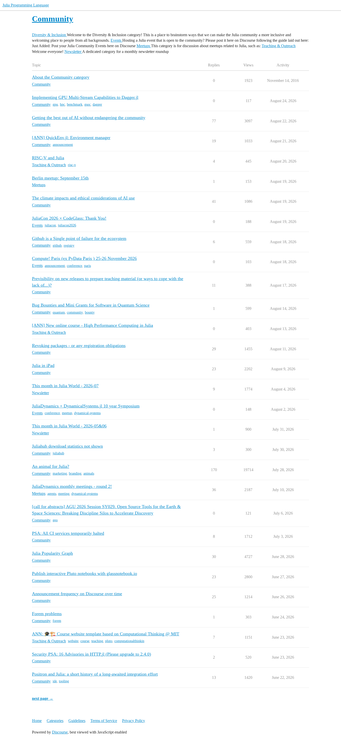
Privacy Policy (133, 721)
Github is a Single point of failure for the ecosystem (79, 238)
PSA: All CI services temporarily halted (68, 533)
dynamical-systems (87, 413)
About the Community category (60, 77)
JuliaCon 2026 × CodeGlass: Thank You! (69, 218)
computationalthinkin (129, 641)
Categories (55, 721)
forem (57, 621)
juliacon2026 (67, 225)
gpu (55, 104)
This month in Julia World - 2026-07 (65, 385)
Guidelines (76, 721)
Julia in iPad (43, 365)
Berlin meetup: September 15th (60, 178)
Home (37, 721)
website (73, 641)
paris (87, 266)
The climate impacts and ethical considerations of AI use (83, 197)
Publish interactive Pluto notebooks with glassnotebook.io (84, 573)
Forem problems (47, 613)
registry (69, 245)
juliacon (50, 225)
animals (88, 473)
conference (74, 266)
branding (75, 473)
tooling (64, 681)
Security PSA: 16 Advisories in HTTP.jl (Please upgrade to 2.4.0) (91, 654)
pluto (108, 641)
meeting (63, 494)
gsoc (87, 104)
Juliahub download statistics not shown (67, 446)
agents (51, 494)
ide (55, 681)
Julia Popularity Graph (52, 553)
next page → (42, 698)
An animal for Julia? (50, 466)
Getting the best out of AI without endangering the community (88, 117)
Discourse (60, 732)
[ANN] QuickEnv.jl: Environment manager (71, 137)
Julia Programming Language (25, 5)
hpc (62, 104)
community (75, 312)
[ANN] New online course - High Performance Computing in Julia (92, 325)
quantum (59, 312)
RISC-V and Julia (48, 157)
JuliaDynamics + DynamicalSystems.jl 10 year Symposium (86, 405)
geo (55, 520)
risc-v (72, 165)
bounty (90, 312)
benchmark (74, 104)
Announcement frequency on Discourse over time (77, 593)
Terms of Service (103, 721)
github (57, 245)
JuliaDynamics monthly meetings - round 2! (72, 486)
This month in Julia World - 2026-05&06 (69, 425)
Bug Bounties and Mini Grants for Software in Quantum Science (91, 305)
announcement (63, 145)
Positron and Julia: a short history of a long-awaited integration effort (95, 674)
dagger (97, 104)
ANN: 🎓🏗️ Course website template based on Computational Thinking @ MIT (105, 633)
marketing (60, 473)
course (84, 641)
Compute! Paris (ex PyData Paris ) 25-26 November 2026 (84, 258)
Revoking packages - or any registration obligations (79, 345)
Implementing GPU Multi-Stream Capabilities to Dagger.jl (85, 97)
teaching (97, 641)
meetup (67, 413)
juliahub (58, 453)
